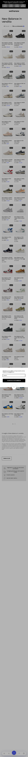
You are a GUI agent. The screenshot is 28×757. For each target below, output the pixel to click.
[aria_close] (14, 387)
